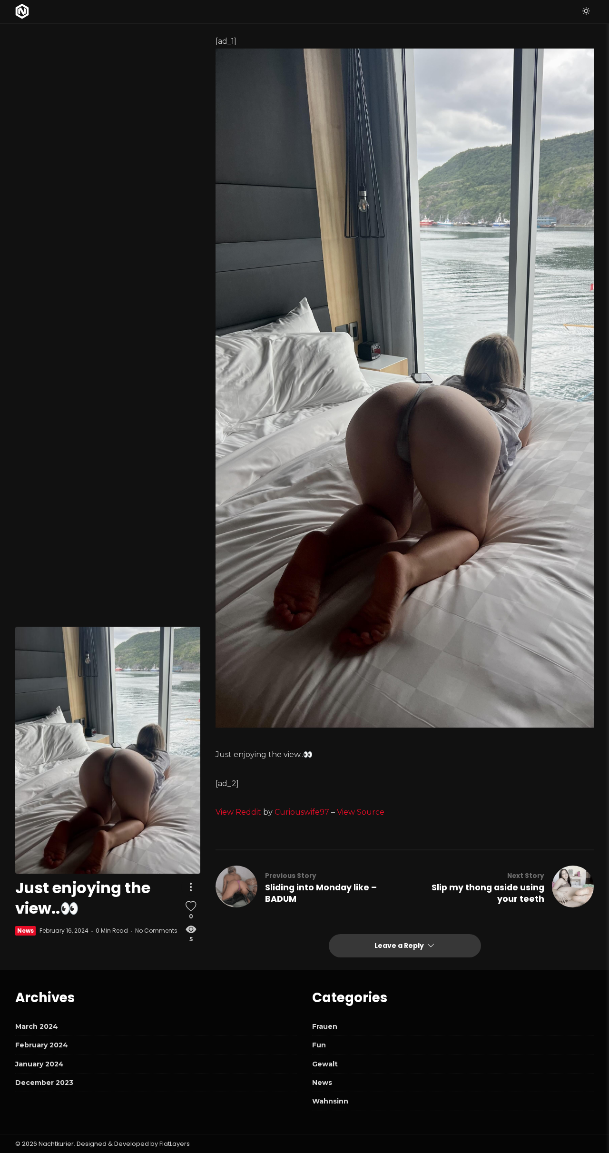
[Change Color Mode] (586, 11)
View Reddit (238, 812)
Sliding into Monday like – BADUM (321, 893)
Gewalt (325, 1064)
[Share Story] (190, 887)
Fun (319, 1045)
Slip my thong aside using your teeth (488, 893)
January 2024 (39, 1064)
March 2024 (36, 1026)
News (25, 931)
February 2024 (41, 1045)
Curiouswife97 (302, 812)
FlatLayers (174, 1144)
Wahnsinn (330, 1101)
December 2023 (44, 1082)
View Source (360, 812)
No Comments (156, 931)
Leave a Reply (399, 945)
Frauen (324, 1026)
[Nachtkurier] (22, 11)
